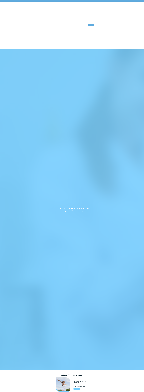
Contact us (85, 25)
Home (59, 25)
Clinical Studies (70, 25)
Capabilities (76, 25)
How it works (64, 25)
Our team (80, 25)
